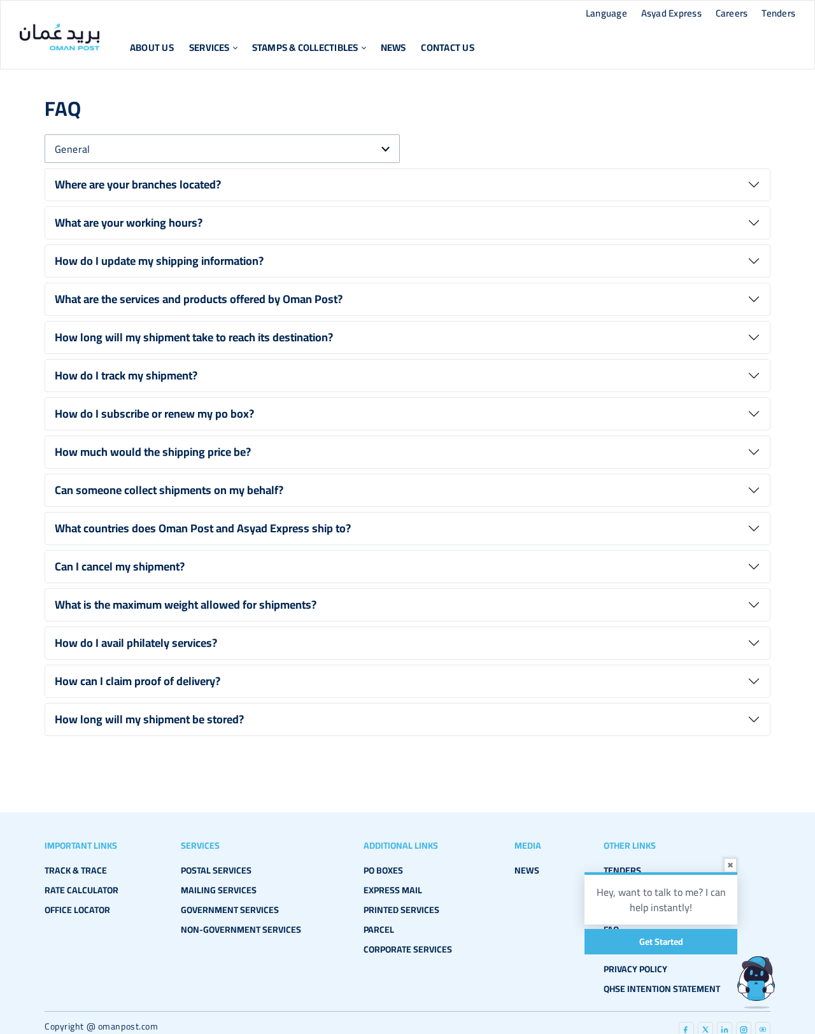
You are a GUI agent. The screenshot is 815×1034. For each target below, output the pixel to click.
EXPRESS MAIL (393, 890)
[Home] (59, 37)
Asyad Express (671, 13)
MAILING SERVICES (219, 890)
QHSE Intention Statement (662, 988)
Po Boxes (383, 870)
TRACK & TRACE (76, 870)
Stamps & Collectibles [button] (305, 47)
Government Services (230, 909)
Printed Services (401, 909)
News (393, 47)
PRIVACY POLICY (635, 969)
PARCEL (379, 929)
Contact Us (447, 47)
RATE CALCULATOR (81, 890)
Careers (732, 13)
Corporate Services (408, 949)
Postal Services (216, 870)
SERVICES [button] (209, 47)
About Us (152, 47)
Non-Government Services (241, 929)
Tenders (778, 13)
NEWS (526, 870)
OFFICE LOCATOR (77, 909)
